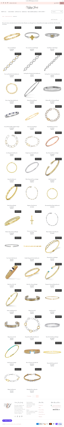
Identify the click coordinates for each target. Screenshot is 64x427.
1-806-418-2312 (12, 3)
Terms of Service (42, 414)
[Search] (61, 11)
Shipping (40, 416)
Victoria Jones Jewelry (9, 424)
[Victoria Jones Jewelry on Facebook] (3, 3)
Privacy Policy (41, 409)
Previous (29, 396)
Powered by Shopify (17, 424)
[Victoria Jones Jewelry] (32, 7)
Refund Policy (41, 412)
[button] (4, 11)
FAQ (39, 407)
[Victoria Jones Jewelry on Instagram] (5, 3)
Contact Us (29, 407)
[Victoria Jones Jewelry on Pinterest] (7, 3)
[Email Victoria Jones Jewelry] (1, 3)
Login (57, 3)
